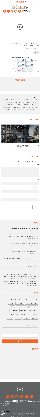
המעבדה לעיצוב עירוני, (29, 408)
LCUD (22, 412)
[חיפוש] (19, 11)
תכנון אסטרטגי (25, 314)
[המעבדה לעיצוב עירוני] (22, 11)
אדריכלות (34, 299)
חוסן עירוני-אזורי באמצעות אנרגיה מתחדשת (15, 281)
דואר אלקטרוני (34, 187)
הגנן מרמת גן (32, 283)
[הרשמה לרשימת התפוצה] (16, 11)
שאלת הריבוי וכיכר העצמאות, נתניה (16, 279)
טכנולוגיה (19, 303)
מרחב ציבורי (33, 307)
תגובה (37, 164)
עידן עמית (27, 146)
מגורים (11, 303)
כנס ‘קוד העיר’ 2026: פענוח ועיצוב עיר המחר (25, 251)
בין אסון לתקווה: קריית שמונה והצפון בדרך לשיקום (23, 236)
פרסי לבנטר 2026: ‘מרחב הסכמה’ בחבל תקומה (25, 229)
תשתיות (10, 318)
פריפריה (14, 310)
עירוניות (23, 310)
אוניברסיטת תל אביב (20, 410)
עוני (12, 307)
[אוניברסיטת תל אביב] (27, 11)
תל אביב (34, 318)
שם (38, 179)
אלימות (13, 299)
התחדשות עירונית (31, 303)
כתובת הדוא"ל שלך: (32, 333)
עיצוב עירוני (33, 310)
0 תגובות (36, 52)
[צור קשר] (21, 398)
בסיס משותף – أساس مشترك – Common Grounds (21, 259)
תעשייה (18, 318)
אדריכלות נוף (23, 299)
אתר (38, 195)
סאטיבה (33, 281)
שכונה (6, 310)
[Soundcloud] (8, 11)
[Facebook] (5, 11)
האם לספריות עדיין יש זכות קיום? (22, 145)
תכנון (35, 314)
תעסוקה (26, 318)
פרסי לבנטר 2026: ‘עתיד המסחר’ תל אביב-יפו (25, 244)
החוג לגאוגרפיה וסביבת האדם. (12, 408)
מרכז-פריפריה (21, 307)
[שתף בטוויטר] (18, 86)
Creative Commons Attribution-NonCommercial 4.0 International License (20, 414)
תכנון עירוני (14, 314)
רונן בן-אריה (36, 48)
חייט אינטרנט (13, 416)
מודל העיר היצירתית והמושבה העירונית (17, 274)
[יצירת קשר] (12, 11)
